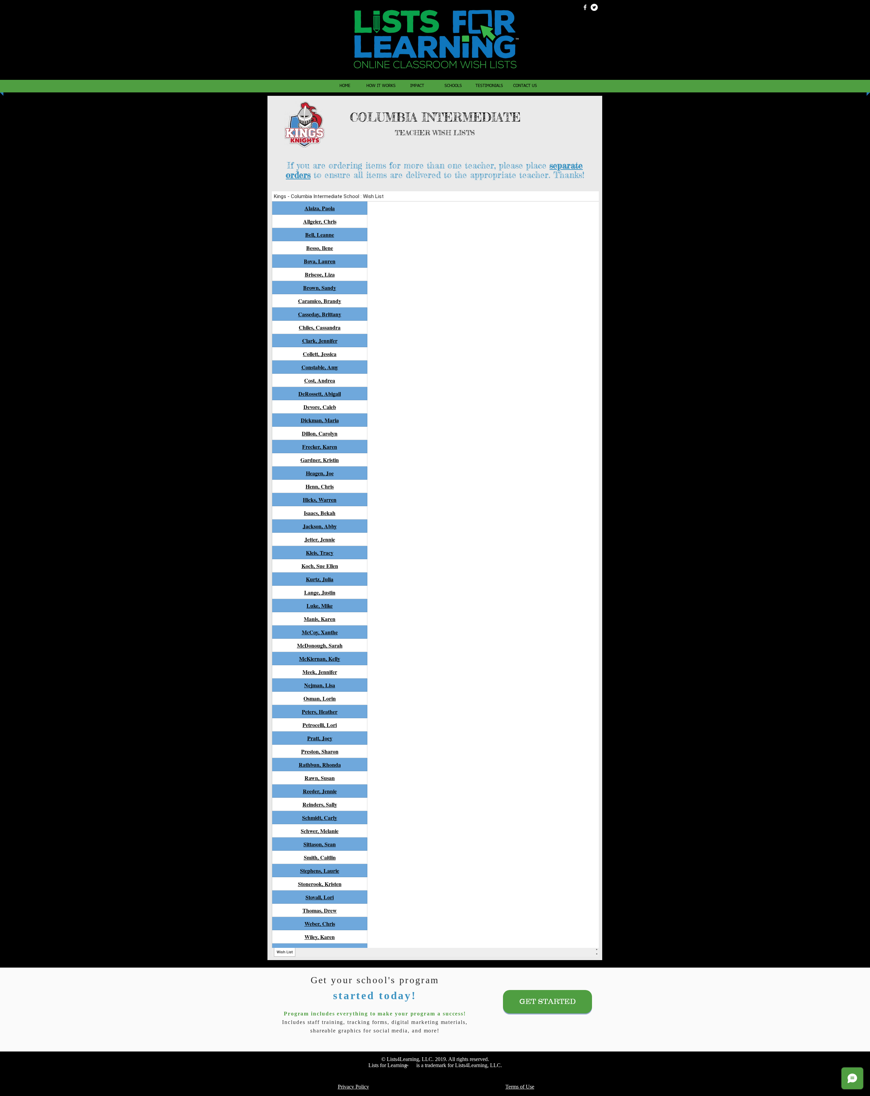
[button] (453, 86)
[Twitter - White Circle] (594, 7)
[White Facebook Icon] (585, 7)
